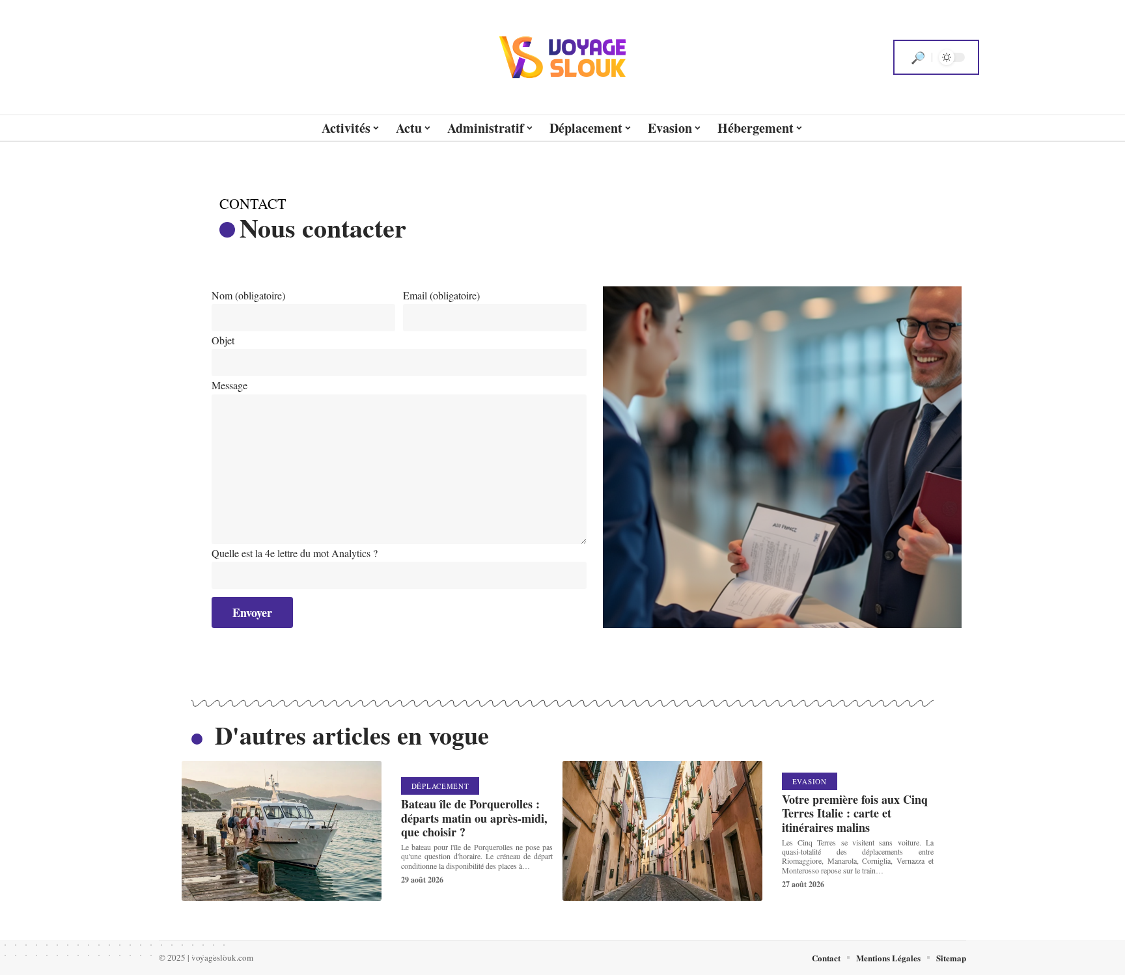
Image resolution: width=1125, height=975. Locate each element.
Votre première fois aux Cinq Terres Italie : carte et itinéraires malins (855, 813)
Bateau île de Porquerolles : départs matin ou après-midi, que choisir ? (474, 817)
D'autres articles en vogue (352, 735)
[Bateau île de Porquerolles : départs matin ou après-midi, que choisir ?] (282, 831)
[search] (918, 57)
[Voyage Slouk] (562, 57)
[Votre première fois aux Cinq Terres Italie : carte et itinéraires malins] (662, 831)
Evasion (809, 781)
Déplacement (440, 786)
